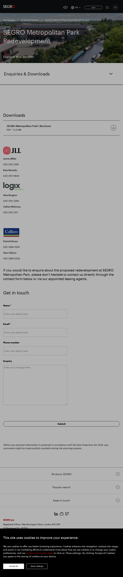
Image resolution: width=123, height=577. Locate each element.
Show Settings (37, 566)
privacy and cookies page (39, 553)
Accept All (13, 566)
